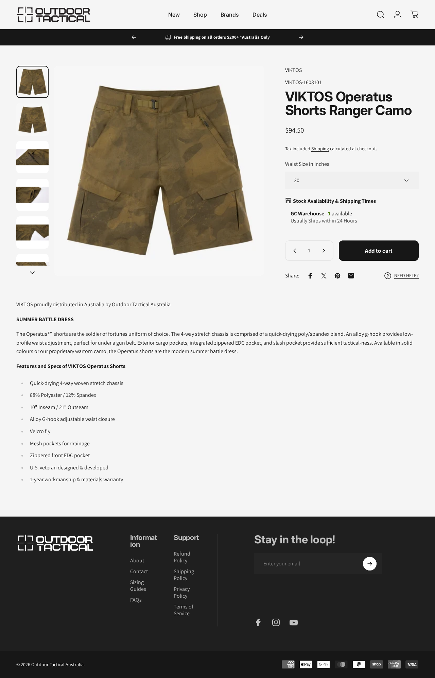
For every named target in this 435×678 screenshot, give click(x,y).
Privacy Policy (182, 592)
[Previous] (133, 37)
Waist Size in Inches (307, 164)
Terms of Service (183, 610)
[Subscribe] (370, 563)
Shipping (320, 149)
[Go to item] (32, 82)
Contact (139, 571)
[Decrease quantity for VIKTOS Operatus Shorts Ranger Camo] (293, 250)
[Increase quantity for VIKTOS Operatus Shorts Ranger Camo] (325, 250)
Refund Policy (182, 557)
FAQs (136, 600)
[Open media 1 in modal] (159, 171)
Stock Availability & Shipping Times (334, 201)
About (137, 560)
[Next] (301, 37)
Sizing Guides (138, 586)
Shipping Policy (184, 575)
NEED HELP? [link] (406, 275)
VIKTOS (293, 70)
